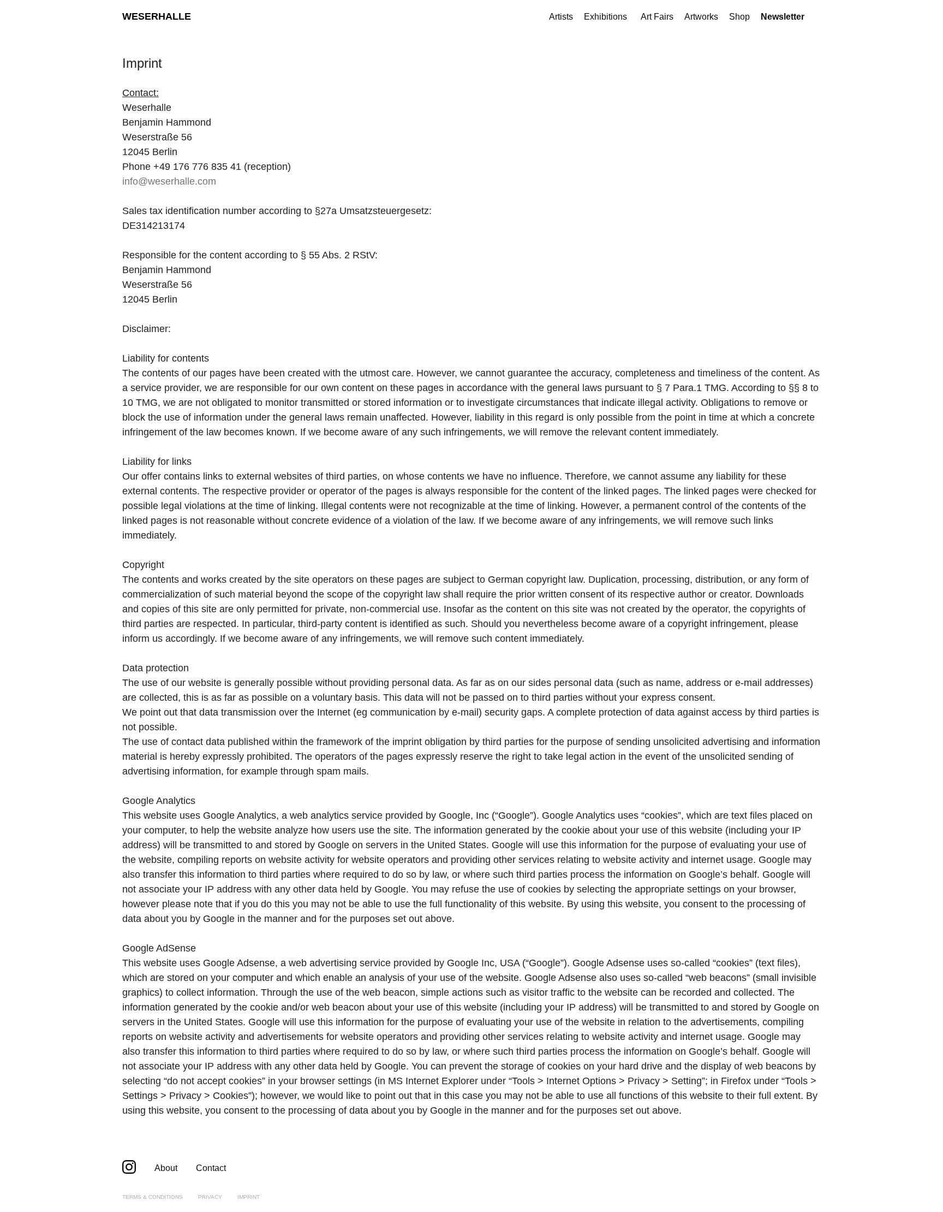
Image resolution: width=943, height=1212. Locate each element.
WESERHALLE (156, 16)
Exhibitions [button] (605, 16)
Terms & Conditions (152, 1197)
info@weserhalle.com (169, 181)
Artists (561, 16)
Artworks (701, 16)
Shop (739, 16)
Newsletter (782, 16)
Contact (211, 1168)
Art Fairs (657, 16)
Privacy (210, 1197)
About (165, 1168)
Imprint (248, 1197)
